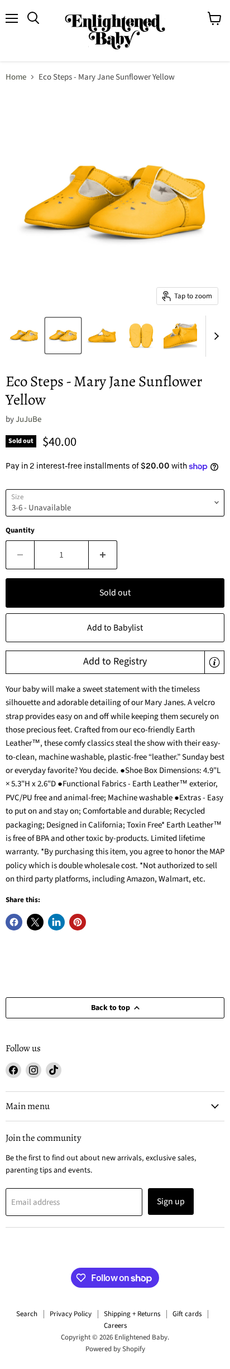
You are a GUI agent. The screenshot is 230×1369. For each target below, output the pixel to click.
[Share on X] (35, 922)
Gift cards (187, 1314)
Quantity (20, 530)
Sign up (171, 1201)
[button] (115, 662)
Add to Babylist (115, 628)
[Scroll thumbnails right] (214, 336)
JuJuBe (28, 419)
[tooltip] (214, 662)
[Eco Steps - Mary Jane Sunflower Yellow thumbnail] (24, 335)
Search (26, 1314)
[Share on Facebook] (14, 922)
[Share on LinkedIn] (56, 922)
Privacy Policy (71, 1314)
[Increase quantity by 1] (103, 554)
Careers (115, 1326)
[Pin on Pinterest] (77, 922)
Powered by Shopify (115, 1349)
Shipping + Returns (132, 1314)
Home (16, 77)
